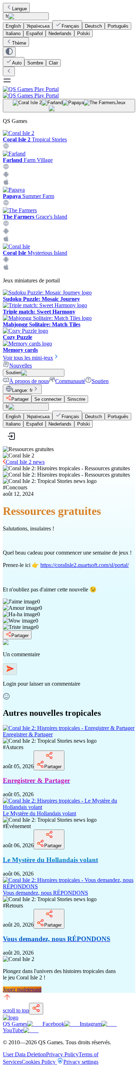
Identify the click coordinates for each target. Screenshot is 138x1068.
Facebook (53, 1024)
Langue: (22, 390)
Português (118, 26)
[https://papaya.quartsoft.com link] (6, 204)
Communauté (70, 381)
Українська (38, 26)
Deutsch (93, 26)
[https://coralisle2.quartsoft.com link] (6, 147)
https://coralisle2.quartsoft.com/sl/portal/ (84, 565)
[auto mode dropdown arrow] (9, 52)
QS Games (15, 1024)
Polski (83, 33)
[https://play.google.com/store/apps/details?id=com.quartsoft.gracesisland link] (6, 232)
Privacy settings (80, 1062)
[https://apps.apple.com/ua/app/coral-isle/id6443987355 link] (6, 268)
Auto (17, 63)
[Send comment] (10, 669)
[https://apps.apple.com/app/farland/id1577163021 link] (6, 183)
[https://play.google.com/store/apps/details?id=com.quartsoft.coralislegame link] (6, 261)
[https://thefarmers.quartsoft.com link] (6, 224)
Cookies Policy (39, 1062)
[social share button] (36, 1008)
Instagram (91, 1024)
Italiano (13, 33)
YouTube (13, 1030)
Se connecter (48, 399)
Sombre (35, 63)
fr (7, 16)
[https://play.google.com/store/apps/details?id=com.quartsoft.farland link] (6, 176)
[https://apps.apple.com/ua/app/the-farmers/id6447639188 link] (6, 240)
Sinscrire (76, 399)
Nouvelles (20, 365)
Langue (19, 8)
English (13, 26)
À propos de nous (29, 381)
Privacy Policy (62, 1054)
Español (34, 33)
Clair (53, 63)
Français (70, 26)
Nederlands (59, 33)
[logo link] (10, 1017)
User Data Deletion (24, 1054)
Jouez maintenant (22, 990)
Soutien (100, 381)
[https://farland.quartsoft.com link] (6, 168)
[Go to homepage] (69, 92)
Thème (19, 43)
